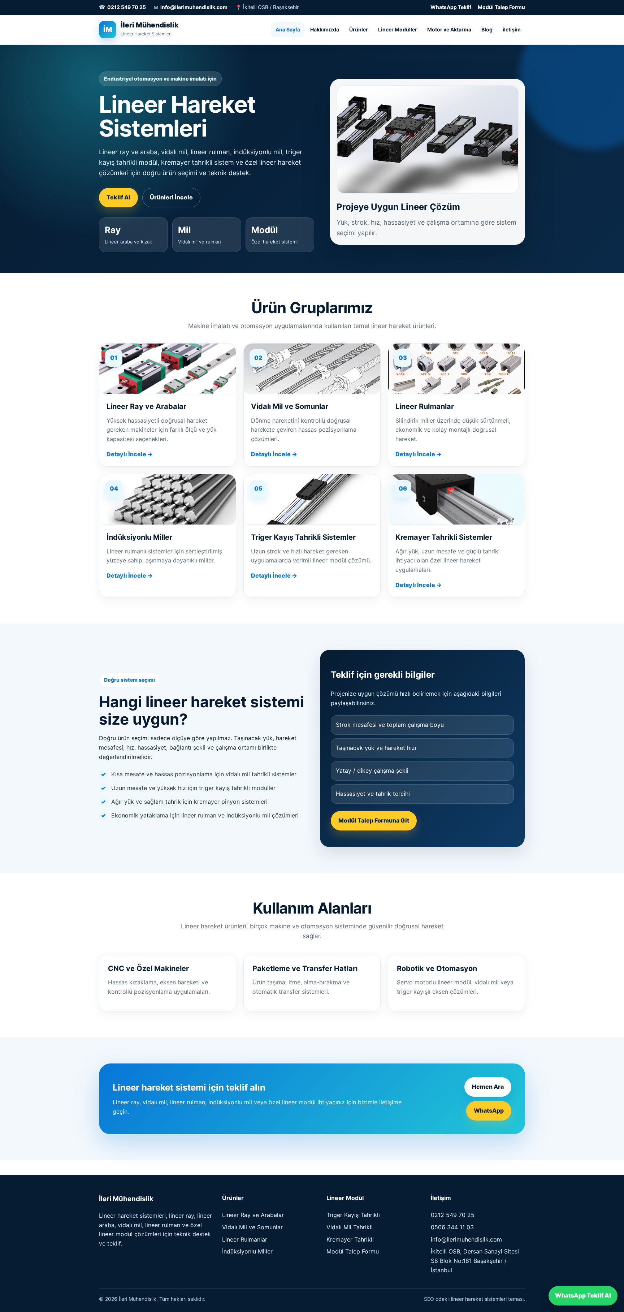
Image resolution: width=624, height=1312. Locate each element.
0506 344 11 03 (452, 1227)
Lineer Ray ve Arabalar (253, 1214)
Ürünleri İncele (171, 197)
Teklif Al (118, 197)
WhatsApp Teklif (450, 7)
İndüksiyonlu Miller (247, 1251)
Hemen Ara (488, 1086)
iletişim (512, 29)
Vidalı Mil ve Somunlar (252, 1227)
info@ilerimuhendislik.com (194, 7)
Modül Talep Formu (501, 7)
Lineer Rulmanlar (244, 1239)
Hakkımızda (324, 29)
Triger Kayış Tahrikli (353, 1214)
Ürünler (358, 29)
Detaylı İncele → (130, 454)
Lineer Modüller (397, 29)
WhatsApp (489, 1110)
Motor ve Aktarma (449, 29)
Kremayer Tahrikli (350, 1239)
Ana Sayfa (288, 29)
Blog (487, 29)
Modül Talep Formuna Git (373, 820)
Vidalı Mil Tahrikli (349, 1227)
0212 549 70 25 (126, 7)
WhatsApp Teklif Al (583, 1295)
